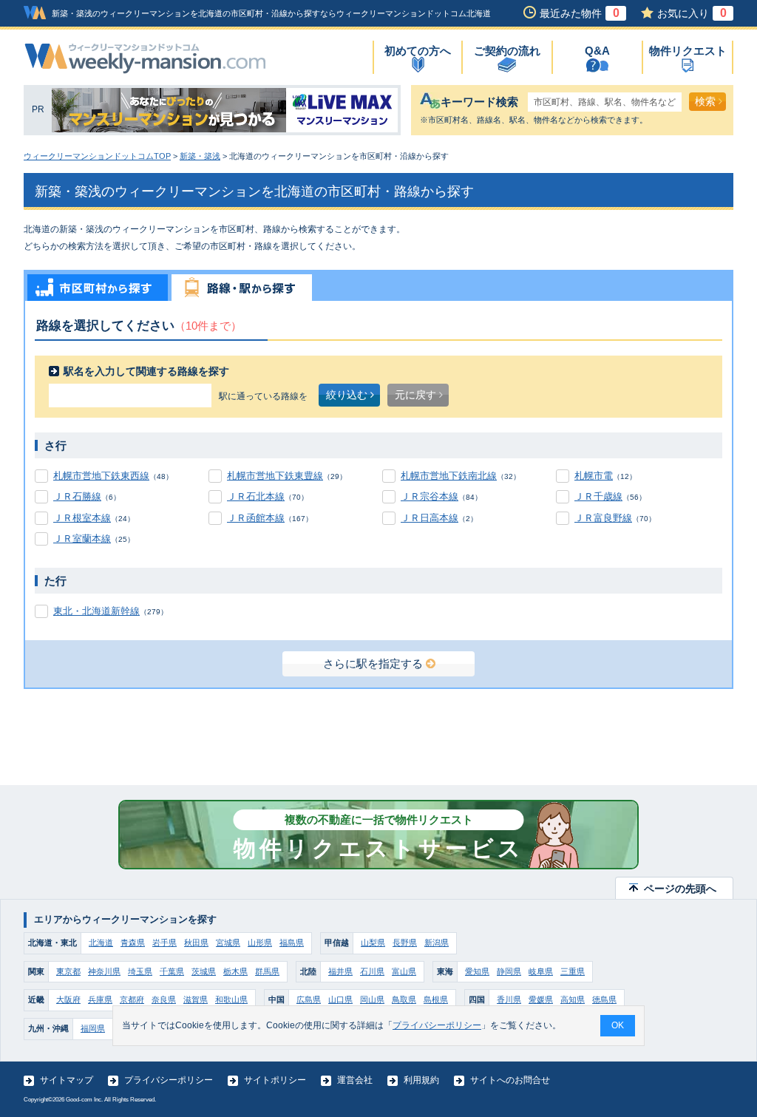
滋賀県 (195, 999)
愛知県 (477, 971)
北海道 (101, 942)
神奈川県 (104, 971)
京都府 (132, 999)
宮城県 (228, 942)
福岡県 (93, 1028)
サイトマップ (66, 1080)
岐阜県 (541, 971)
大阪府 (68, 999)
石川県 (372, 971)
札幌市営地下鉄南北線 (449, 475)
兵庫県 (100, 999)
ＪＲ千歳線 (598, 496)
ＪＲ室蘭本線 (82, 538)
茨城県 (203, 971)
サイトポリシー (275, 1080)
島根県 (436, 999)
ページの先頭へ (680, 888)
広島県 (308, 999)
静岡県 (509, 971)
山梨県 (373, 942)
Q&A (597, 50)
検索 (705, 101)
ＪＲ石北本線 (256, 496)
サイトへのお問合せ (510, 1080)
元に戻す (415, 395)
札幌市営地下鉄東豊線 (275, 475)
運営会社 (355, 1080)
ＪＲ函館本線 (256, 517)
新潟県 (436, 942)
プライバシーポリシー (168, 1080)
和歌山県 (231, 999)
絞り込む (346, 395)
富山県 (404, 971)
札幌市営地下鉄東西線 (101, 475)
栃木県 (235, 971)
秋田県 (196, 942)
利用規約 (421, 1080)
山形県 (260, 942)
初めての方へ (417, 50)
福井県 (340, 971)
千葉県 (172, 971)
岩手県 (164, 942)
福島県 (291, 942)
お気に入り (692, 13)
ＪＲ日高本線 (429, 517)
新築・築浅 (200, 156)
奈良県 (164, 999)
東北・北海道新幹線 (96, 611)
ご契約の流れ (507, 50)
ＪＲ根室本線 (82, 517)
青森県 (132, 942)
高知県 (572, 999)
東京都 (68, 971)
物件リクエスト (688, 50)
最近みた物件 (579, 13)
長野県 (405, 942)
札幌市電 (593, 475)
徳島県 (604, 999)
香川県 (509, 999)
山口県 (340, 999)
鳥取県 (404, 999)
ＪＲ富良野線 (603, 517)
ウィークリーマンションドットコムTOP (97, 156)
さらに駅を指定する (373, 663)
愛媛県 (541, 999)
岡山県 (372, 999)
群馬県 (267, 971)
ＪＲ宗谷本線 (429, 496)
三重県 (572, 971)
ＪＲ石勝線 (77, 496)
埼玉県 (140, 971)
